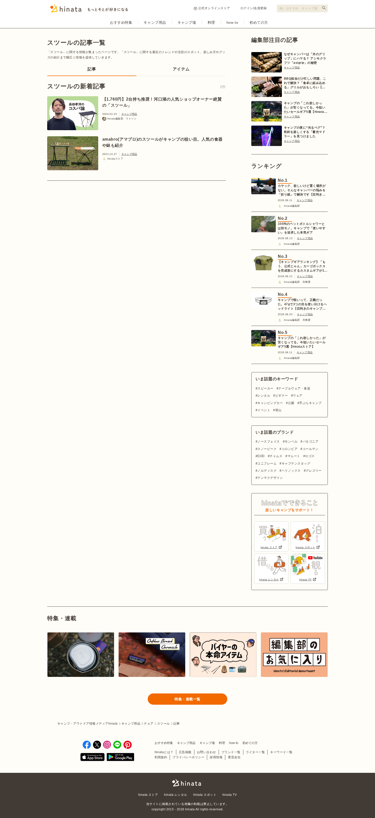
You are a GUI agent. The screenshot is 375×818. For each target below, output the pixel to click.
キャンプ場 (187, 22)
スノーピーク (267, 449)
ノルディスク (267, 470)
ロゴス (310, 456)
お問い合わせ (206, 752)
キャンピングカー (270, 403)
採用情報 (216, 757)
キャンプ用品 (155, 22)
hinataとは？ (164, 752)
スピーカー (265, 388)
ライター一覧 (255, 752)
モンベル (291, 441)
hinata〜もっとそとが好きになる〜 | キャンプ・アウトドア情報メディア (187, 783)
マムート (294, 456)
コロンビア (289, 449)
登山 (278, 410)
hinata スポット (204, 795)
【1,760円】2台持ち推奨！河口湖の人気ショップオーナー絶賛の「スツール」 (162, 102)
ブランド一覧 (231, 752)
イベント (263, 410)
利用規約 (161, 757)
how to (232, 22)
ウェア (297, 395)
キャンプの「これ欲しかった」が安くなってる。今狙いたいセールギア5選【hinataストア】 (305, 107)
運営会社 (234, 757)
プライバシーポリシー (188, 757)
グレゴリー (313, 470)
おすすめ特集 (121, 22)
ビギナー (281, 395)
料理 (211, 22)
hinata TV (229, 795)
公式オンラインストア (214, 8)
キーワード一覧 (281, 752)
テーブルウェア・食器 (294, 388)
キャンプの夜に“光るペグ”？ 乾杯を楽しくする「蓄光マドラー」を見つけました (305, 132)
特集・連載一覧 (187, 699)
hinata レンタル (175, 795)
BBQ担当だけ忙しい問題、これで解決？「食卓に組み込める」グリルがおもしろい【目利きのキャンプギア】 (305, 83)
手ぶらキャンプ (310, 403)
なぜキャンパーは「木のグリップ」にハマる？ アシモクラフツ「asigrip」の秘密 (305, 58)
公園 (291, 403)
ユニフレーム (267, 463)
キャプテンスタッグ (296, 463)
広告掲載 (185, 752)
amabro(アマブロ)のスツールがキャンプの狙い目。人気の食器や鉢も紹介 (162, 142)
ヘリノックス (291, 470)
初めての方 (258, 22)
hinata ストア (148, 795)
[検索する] (324, 8)
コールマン (310, 449)
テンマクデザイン (270, 478)
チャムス (276, 456)
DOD (261, 456)
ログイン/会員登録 (253, 8)
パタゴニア (310, 441)
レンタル (263, 395)
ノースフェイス (268, 441)
